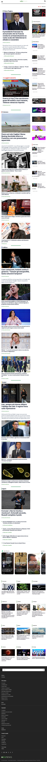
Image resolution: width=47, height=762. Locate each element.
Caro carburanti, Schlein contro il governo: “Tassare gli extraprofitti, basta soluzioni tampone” (15, 272)
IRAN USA (44, 6)
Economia (4, 589)
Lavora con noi (4, 699)
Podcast (3, 721)
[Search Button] (43, 670)
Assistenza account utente (6, 711)
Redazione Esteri (7, 105)
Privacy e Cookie (4, 693)
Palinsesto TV (4, 720)
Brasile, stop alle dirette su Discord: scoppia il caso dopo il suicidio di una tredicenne (23, 658)
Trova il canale (4, 718)
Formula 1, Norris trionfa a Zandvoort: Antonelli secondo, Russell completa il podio (13, 513)
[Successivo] (43, 563)
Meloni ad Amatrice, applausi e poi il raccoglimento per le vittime (38, 186)
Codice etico (4, 686)
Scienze (4, 654)
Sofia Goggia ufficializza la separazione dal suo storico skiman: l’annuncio (15, 536)
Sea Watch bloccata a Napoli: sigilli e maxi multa (41, 162)
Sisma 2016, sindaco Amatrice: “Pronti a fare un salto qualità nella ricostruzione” (38, 36)
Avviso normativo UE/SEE (6, 689)
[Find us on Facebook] (12, 752)
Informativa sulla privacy (6, 691)
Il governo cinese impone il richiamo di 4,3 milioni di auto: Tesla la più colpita (38, 592)
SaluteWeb (3, 739)
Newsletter (3, 716)
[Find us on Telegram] (4, 752)
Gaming (19, 654)
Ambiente (35, 633)
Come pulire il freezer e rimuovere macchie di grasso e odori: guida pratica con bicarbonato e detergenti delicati (38, 614)
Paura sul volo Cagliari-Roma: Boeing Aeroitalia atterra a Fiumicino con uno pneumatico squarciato (14, 137)
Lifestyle (35, 609)
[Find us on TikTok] (10, 752)
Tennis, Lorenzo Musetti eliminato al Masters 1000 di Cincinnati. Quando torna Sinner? (16, 529)
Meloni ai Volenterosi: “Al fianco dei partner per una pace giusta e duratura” (15, 53)
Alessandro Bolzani (9, 56)
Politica (2, 675)
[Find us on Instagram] (8, 752)
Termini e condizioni (5, 688)
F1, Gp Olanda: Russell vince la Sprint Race (14, 543)
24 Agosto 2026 (35, 50)
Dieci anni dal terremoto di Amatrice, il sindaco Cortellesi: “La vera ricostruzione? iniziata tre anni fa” (15, 375)
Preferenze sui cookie (5, 694)
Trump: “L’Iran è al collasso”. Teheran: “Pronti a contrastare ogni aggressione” (16, 67)
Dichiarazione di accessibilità (7, 696)
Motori (19, 633)
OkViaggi (3, 740)
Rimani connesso (4, 715)
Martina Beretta (7, 42)
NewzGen (3, 735)
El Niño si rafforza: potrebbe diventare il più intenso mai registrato (38, 637)
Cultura (20, 609)
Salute (19, 589)
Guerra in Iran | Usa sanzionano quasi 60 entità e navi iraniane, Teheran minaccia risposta (15, 100)
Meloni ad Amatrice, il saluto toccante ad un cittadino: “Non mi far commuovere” (38, 174)
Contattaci (3, 710)
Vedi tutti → (43, 551)
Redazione (5, 243)
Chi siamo (3, 683)
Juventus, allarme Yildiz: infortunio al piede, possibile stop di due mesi (16, 60)
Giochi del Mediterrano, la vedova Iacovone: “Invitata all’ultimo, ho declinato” (15, 522)
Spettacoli (5, 609)
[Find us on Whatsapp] (1, 752)
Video (2, 748)
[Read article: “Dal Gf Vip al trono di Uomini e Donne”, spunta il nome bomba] (34, 45)
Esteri (2, 702)
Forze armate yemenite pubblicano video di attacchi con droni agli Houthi (12, 93)
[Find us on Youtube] (6, 752)
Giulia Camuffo (5, 378)
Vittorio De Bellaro (8, 525)
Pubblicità (3, 713)
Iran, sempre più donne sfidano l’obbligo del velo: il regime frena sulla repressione (14, 406)
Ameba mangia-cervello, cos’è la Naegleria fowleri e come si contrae (23, 592)
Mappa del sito (4, 698)
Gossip (34, 654)
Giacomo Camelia (8, 532)
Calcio (4, 633)
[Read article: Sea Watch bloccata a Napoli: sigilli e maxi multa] (34, 162)
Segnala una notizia (5, 723)
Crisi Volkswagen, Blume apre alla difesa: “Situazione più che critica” (8, 592)
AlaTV (2, 737)
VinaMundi (3, 742)
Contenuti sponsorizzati (6, 725)
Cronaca (35, 32)
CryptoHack (3, 744)
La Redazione (4, 684)
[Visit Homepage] (23, 1)
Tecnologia (36, 589)
